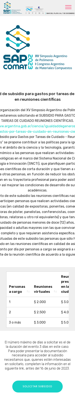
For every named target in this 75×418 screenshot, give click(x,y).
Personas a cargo (17, 289)
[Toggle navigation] (68, 7)
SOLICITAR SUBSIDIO (37, 386)
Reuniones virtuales (43, 289)
